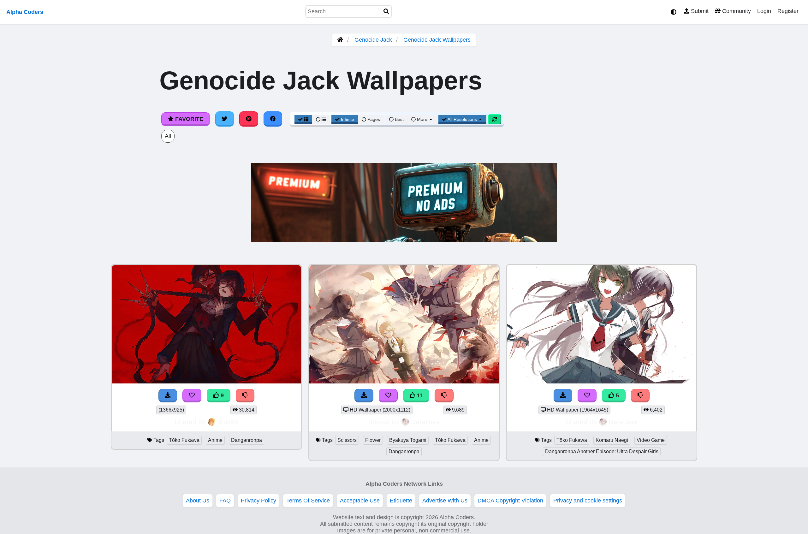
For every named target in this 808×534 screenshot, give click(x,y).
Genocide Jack (373, 40)
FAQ (225, 500)
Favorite (188, 119)
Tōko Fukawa (184, 440)
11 (419, 395)
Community (736, 11)
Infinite (347, 119)
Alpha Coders (24, 12)
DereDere (425, 421)
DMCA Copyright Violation (510, 500)
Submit (699, 11)
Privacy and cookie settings (587, 500)
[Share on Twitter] (224, 119)
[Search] (386, 11)
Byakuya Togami (407, 440)
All (168, 136)
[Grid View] (303, 119)
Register (788, 11)
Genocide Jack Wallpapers (437, 40)
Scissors (347, 440)
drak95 (227, 421)
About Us (197, 500)
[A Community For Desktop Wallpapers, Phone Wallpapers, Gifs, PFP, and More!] (340, 40)
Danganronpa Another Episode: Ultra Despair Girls (601, 451)
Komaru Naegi (612, 440)
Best (399, 119)
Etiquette (401, 500)
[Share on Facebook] (273, 119)
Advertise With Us (444, 500)
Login (764, 11)
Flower (373, 440)
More (422, 119)
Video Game (651, 440)
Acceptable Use (360, 500)
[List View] (321, 119)
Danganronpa (246, 440)
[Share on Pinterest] (248, 119)
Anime (215, 440)
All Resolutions (462, 119)
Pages (373, 119)
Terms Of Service (308, 500)
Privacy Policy (258, 500)
